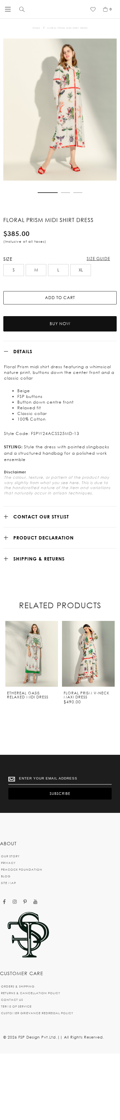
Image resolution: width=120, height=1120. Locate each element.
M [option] (36, 270)
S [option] (14, 270)
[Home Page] (28, 935)
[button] (47, 192)
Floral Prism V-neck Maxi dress (87, 695)
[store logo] (58, 9)
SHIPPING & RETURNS (39, 559)
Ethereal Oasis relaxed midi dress (27, 695)
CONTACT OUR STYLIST (41, 516)
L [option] (58, 270)
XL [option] (81, 270)
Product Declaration (43, 537)
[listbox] (60, 271)
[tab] (60, 351)
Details (22, 351)
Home (36, 28)
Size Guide (98, 258)
